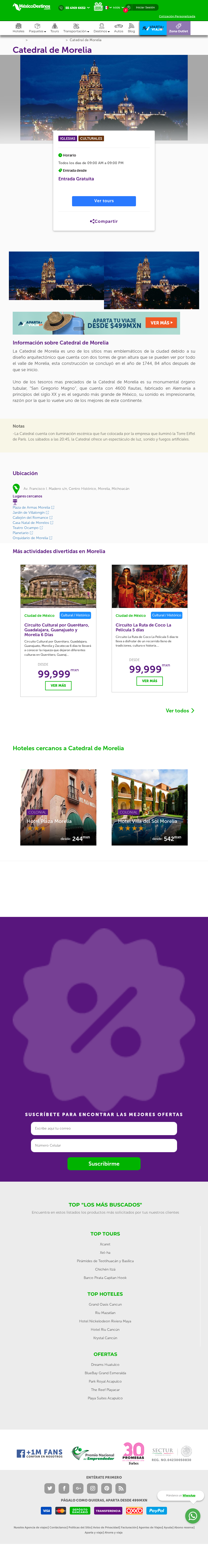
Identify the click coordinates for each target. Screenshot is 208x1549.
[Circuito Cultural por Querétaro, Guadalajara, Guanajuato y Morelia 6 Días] (58, 586)
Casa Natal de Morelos (31, 523)
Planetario (21, 533)
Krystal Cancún (105, 1338)
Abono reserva (183, 1527)
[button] (78, 28)
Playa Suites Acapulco (105, 1398)
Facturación (129, 1527)
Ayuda (168, 1527)
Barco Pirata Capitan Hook (105, 1278)
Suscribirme (104, 1163)
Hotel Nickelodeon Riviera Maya (105, 1321)
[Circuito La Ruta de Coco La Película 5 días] (149, 586)
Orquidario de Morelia (31, 538)
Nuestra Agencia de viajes (30, 1527)
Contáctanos (57, 1527)
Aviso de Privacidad (106, 1527)
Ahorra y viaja (114, 1532)
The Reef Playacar (105, 1390)
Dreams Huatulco (105, 1365)
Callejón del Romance (31, 517)
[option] (56, 276)
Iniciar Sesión (145, 7)
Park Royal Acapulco (105, 1381)
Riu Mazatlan (105, 1313)
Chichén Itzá (105, 1269)
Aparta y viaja (93, 1532)
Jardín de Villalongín (29, 512)
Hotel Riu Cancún (105, 1329)
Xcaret (105, 1244)
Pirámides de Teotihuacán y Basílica (105, 1261)
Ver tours (104, 200)
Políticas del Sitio (79, 1527)
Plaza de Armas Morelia (32, 507)
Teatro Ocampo (26, 528)
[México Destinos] (34, 7)
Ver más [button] (58, 685)
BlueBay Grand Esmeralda (105, 1373)
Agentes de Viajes (150, 1527)
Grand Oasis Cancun (105, 1304)
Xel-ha (105, 1252)
